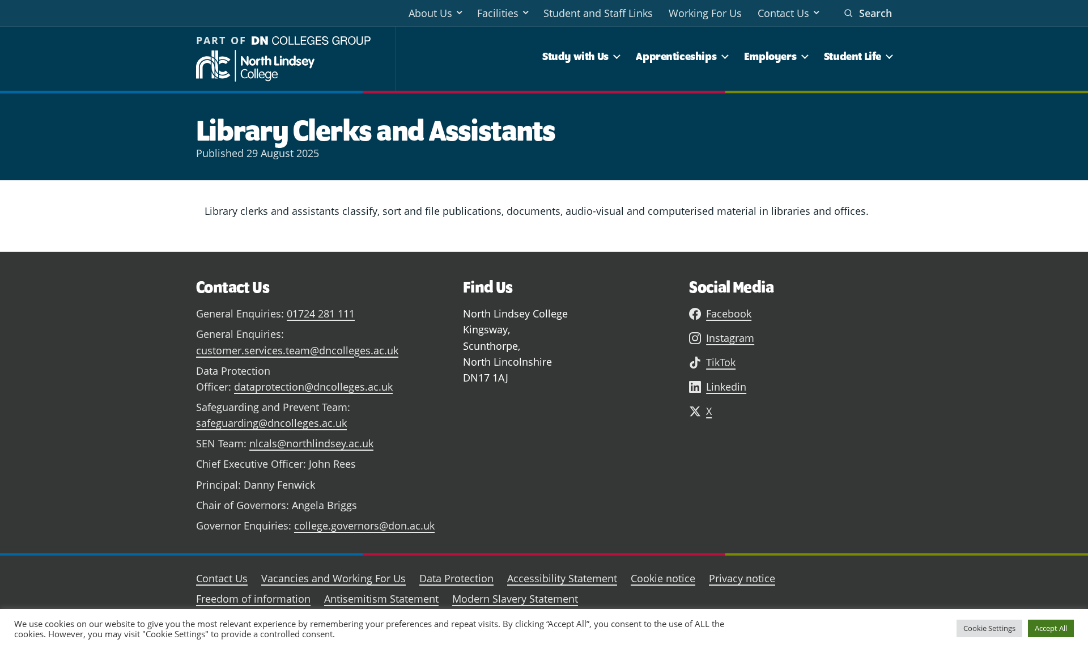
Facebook (728, 313)
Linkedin (726, 386)
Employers (770, 56)
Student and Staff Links (598, 13)
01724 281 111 (321, 313)
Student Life (852, 56)
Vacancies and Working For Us (333, 578)
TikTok (721, 362)
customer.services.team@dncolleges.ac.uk (297, 350)
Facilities (497, 13)
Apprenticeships (676, 56)
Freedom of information (253, 598)
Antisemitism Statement (381, 598)
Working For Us (705, 13)
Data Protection (456, 578)
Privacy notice (742, 578)
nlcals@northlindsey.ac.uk (311, 443)
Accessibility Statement (562, 578)
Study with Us (575, 56)
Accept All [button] (1051, 628)
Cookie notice (663, 578)
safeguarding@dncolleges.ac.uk (271, 423)
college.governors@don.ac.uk (364, 525)
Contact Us (783, 13)
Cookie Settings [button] (989, 628)
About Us (430, 13)
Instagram (730, 338)
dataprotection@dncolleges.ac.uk (313, 386)
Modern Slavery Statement (515, 598)
